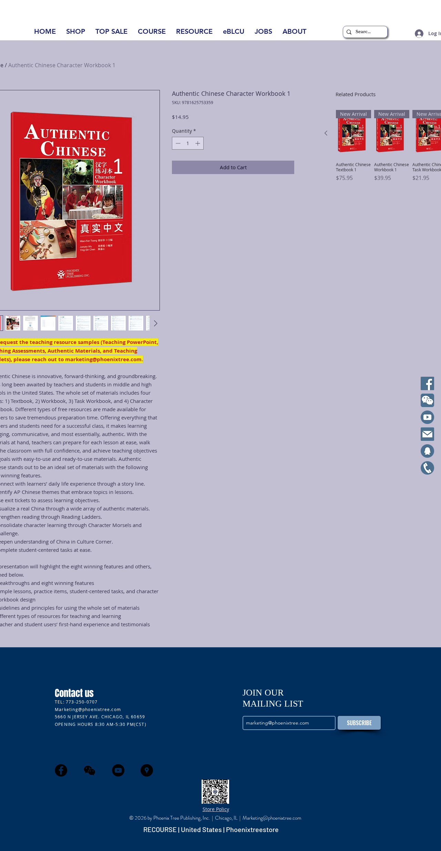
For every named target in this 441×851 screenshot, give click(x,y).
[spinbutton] (188, 143)
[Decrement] (177, 143)
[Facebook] (427, 383)
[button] (294, 34)
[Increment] (198, 143)
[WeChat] (427, 400)
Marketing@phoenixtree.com (88, 709)
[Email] (427, 434)
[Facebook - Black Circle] (61, 770)
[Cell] (427, 468)
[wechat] (89, 770)
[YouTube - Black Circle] (118, 770)
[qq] (427, 451)
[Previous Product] (326, 133)
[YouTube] (427, 417)
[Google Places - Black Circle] (147, 770)
